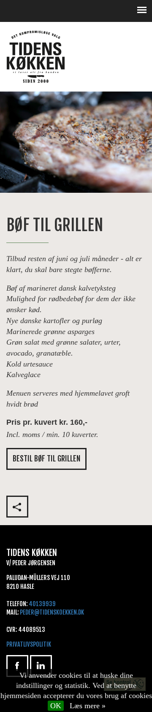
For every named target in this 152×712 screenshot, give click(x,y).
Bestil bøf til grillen (46, 458)
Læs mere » (88, 705)
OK (55, 705)
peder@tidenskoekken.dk (52, 612)
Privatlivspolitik (28, 644)
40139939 (42, 604)
